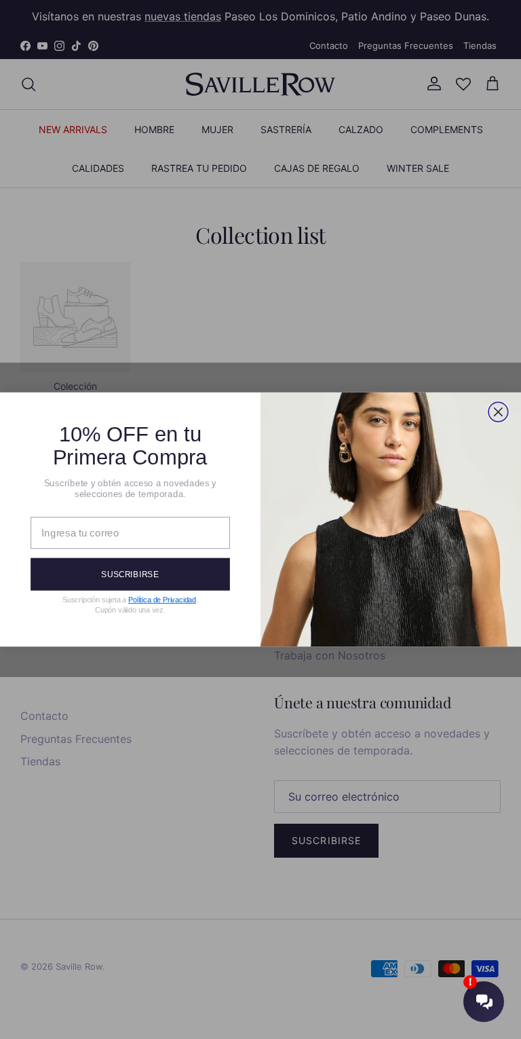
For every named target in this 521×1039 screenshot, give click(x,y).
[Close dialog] (498, 412)
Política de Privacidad (162, 600)
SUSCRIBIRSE (130, 574)
